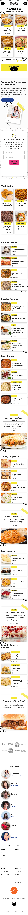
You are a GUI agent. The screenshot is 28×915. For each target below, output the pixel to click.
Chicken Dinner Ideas (16, 382)
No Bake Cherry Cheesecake (17, 594)
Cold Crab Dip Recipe (16, 498)
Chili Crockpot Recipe (16, 400)
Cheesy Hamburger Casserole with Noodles (18, 657)
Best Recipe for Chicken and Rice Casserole (17, 682)
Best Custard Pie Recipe (17, 559)
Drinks (2, 861)
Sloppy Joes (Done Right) (14, 701)
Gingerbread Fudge (21, 52)
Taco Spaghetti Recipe (21, 205)
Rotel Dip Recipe (17, 464)
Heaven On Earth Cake (14, 612)
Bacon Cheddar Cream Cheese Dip (18, 487)
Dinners (3, 855)
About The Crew (5, 874)
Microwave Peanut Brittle (7, 52)
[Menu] (25, 3)
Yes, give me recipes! (14, 162)
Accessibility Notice (20, 898)
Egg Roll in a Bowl (18, 318)
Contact (3, 877)
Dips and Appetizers (6, 858)
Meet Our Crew (7, 100)
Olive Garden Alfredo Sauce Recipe (16, 345)
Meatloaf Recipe (17, 375)
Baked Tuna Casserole (15, 669)
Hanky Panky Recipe (16, 475)
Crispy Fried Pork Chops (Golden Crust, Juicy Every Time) (17, 331)
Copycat (3, 863)
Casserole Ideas (20, 223)
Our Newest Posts (10, 59)
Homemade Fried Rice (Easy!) (17, 307)
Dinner (13, 325)
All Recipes (7, 26)
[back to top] (14, 904)
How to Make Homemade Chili (17, 364)
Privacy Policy (6, 898)
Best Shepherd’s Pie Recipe (14, 419)
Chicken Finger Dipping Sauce (7, 205)
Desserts (3, 852)
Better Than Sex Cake (17, 571)
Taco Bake (20, 226)
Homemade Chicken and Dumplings (16, 387)
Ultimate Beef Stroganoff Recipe (18, 286)
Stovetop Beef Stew (16, 274)
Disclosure (12, 898)
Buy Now (14, 69)
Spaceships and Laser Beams (14, 3)
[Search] (3, 3)
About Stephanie (5, 871)
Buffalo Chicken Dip (14, 516)
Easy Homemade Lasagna (17, 262)
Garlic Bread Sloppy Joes (21, 30)
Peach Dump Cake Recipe (18, 583)
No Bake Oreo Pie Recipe (18, 250)
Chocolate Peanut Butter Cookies (7, 228)
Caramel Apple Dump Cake (7, 30)
